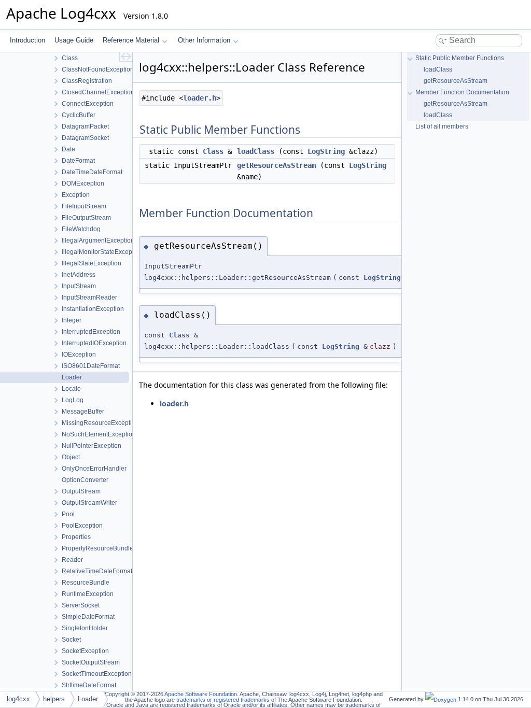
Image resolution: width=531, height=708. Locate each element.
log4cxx (18, 699)
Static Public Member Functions (459, 58)
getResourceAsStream (276, 165)
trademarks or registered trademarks (223, 700)
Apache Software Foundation (200, 694)
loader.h (199, 98)
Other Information (204, 40)
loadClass (255, 151)
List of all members (441, 126)
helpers (54, 699)
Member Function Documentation (462, 92)
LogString (326, 151)
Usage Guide (73, 40)
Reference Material (131, 40)
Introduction (27, 40)
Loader (88, 699)
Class (213, 151)
